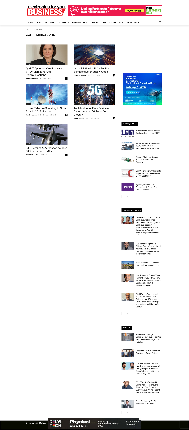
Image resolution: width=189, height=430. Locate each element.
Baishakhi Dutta (32, 155)
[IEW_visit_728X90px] (115, 16)
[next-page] (127, 196)
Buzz (28, 64)
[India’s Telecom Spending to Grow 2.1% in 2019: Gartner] (47, 94)
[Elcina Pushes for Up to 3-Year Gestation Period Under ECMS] (127, 133)
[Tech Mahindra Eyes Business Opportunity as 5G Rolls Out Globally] (94, 94)
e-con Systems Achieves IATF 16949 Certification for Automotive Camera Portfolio (148, 145)
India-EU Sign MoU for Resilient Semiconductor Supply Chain (92, 70)
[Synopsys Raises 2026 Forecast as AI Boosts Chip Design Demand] (127, 187)
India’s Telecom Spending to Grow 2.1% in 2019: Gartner (46, 110)
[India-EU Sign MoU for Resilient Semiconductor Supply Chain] (94, 54)
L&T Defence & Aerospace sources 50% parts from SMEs (46, 149)
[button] (160, 22)
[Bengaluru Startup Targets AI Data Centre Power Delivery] (127, 353)
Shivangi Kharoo (80, 75)
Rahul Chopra (79, 118)
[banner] (142, 104)
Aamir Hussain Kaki (33, 115)
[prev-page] (123, 196)
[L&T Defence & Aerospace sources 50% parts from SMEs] (47, 134)
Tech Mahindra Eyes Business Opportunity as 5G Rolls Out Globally (91, 111)
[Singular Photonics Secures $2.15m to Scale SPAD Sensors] (127, 160)
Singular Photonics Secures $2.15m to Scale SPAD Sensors (147, 159)
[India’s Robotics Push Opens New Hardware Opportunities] (127, 265)
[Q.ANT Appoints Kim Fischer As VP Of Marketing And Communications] (47, 54)
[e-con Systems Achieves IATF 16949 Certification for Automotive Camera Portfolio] (127, 146)
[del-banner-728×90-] (94, 429)
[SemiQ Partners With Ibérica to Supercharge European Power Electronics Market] (127, 173)
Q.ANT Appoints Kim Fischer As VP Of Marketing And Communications (45, 72)
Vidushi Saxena (32, 78)
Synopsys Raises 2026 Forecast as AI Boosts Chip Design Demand (146, 187)
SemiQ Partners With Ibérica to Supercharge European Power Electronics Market (148, 173)
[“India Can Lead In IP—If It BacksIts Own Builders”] (127, 404)
